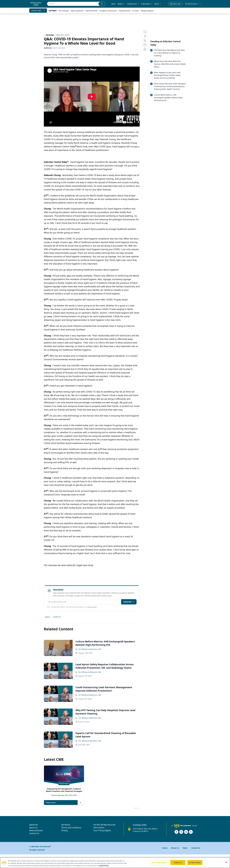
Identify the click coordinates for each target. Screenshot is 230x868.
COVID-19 (57, 617)
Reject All (177, 862)
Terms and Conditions (71, 827)
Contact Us (34, 833)
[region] (115, 862)
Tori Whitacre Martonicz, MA (89, 649)
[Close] (226, 862)
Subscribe (128, 602)
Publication (145, 4)
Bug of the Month (91, 11)
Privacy (64, 830)
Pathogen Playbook (147, 11)
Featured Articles (124, 11)
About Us (33, 827)
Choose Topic (36, 10)
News (113, 4)
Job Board (65, 824)
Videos (47, 617)
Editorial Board (36, 830)
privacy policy (92, 607)
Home (164, 848)
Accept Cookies (195, 862)
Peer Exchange (64, 11)
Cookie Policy (104, 865)
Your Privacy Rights (102, 830)
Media (120, 4)
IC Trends (135, 11)
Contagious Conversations (108, 11)
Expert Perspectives (77, 11)
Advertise (33, 824)
